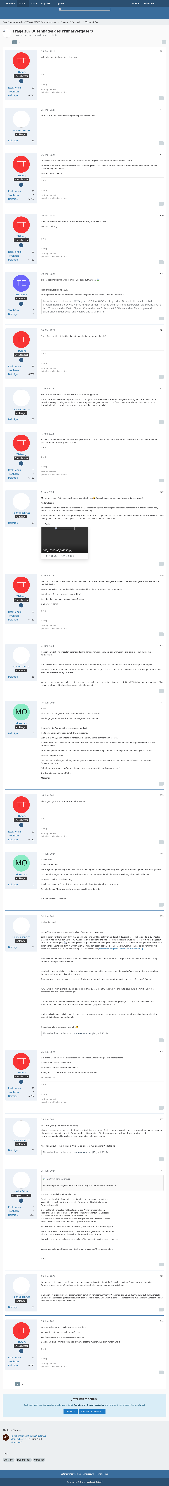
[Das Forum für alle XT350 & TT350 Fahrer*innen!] (84, 13)
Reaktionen (14, 87)
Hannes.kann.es (82, 1033)
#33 (162, 795)
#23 (162, 154)
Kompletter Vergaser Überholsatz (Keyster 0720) (121, 948)
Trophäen (13, 91)
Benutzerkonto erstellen (92, 1411)
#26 (162, 330)
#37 (162, 1119)
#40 (162, 1321)
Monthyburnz (18, 1438)
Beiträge (13, 95)
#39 (162, 1276)
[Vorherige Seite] (5, 42)
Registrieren (149, 3)
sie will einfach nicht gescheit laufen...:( (28, 1435)
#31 (162, 645)
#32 (162, 702)
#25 (162, 273)
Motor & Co (17, 1442)
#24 (162, 215)
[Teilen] (164, 42)
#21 (162, 51)
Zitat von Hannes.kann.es (58, 1178)
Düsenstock (23, 1459)
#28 (162, 433)
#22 (162, 109)
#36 (162, 1051)
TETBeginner (81, 301)
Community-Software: (85, 1482)
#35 (162, 916)
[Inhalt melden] (161, 98)
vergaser (39, 1459)
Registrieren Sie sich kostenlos (89, 1405)
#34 (162, 853)
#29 (162, 491)
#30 (162, 575)
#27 (162, 388)
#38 (162, 1170)
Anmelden (135, 3)
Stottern (8, 1459)
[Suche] (161, 3)
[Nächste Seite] (24, 42)
